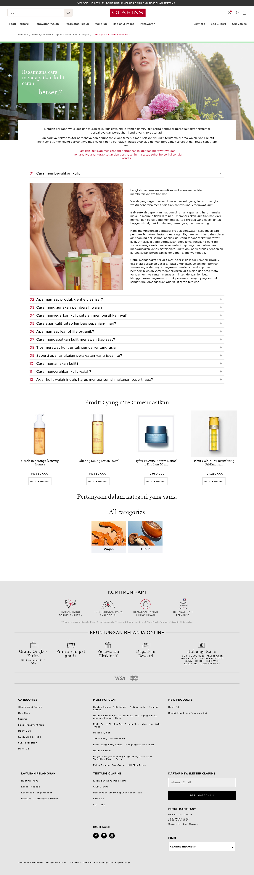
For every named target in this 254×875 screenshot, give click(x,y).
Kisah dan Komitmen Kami (109, 780)
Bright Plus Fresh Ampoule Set (187, 713)
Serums (22, 719)
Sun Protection (27, 742)
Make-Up (23, 748)
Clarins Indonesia (183, 846)
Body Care (25, 731)
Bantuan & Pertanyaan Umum (39, 798)
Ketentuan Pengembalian (37, 792)
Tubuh (145, 549)
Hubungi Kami (30, 780)
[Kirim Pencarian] (68, 13)
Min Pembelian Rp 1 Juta (33, 656)
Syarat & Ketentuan (30, 862)
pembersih (195, 234)
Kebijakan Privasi (56, 862)
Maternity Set (101, 732)
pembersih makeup (143, 234)
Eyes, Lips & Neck (29, 736)
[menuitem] (229, 12)
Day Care (24, 713)
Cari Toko (99, 804)
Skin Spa (98, 798)
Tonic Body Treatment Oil (109, 738)
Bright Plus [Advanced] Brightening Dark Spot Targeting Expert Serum (122, 757)
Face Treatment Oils (31, 725)
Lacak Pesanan (30, 786)
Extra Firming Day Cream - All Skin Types (119, 765)
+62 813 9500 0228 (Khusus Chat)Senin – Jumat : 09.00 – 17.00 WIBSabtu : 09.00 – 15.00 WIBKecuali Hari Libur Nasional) (202, 656)
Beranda (23, 34)
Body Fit (173, 707)
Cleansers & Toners (30, 707)
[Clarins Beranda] (128, 12)
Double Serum (102, 750)
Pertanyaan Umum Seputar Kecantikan (54, 34)
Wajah (85, 34)
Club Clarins (101, 786)
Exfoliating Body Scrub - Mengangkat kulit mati (123, 744)
